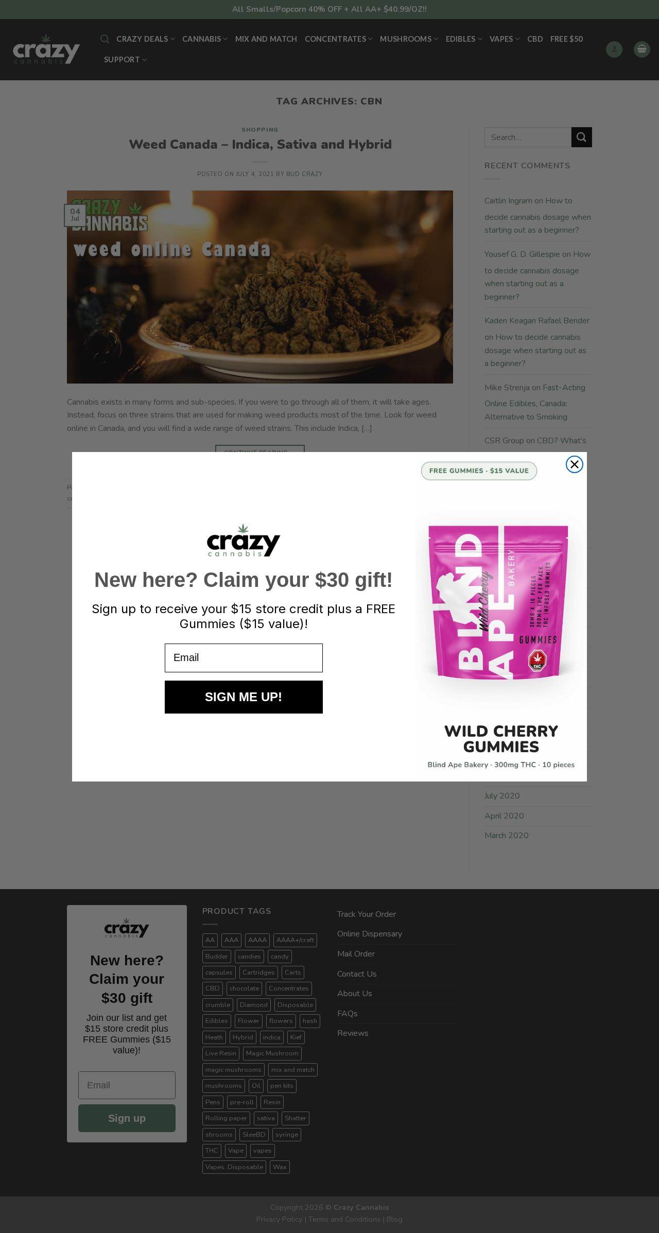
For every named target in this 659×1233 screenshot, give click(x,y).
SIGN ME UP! (243, 697)
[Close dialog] (574, 464)
